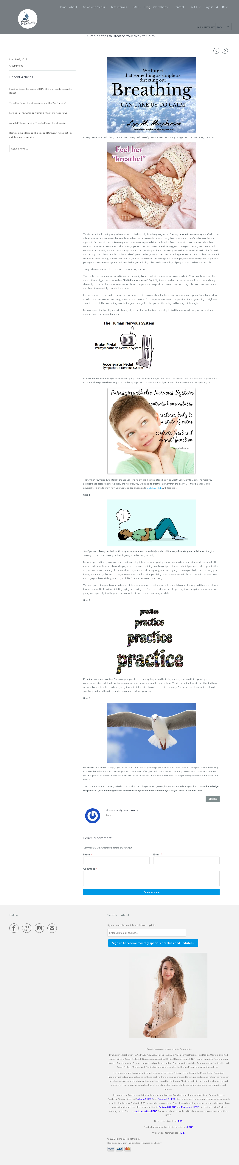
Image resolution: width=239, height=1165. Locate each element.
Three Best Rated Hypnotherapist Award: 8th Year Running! (37, 103)
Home (62, 7)
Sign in (209, 7)
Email (157, 854)
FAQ (136, 7)
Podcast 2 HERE (166, 1099)
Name (87, 854)
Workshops (161, 7)
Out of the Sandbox (130, 1142)
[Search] (217, 7)
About (74, 7)
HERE (179, 1121)
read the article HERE (145, 1111)
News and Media (94, 7)
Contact (179, 7)
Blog (147, 7)
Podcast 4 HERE (190, 1107)
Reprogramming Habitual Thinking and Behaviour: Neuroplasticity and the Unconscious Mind (40, 135)
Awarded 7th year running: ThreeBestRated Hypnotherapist (37, 123)
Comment (90, 868)
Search (112, 915)
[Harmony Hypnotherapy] (28, 17)
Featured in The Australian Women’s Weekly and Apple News (38, 113)
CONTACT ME (154, 487)
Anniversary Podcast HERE (131, 1103)
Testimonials (119, 7)
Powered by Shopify (152, 1142)
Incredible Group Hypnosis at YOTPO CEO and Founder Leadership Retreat (40, 91)
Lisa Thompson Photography (177, 1049)
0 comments (16, 65)
